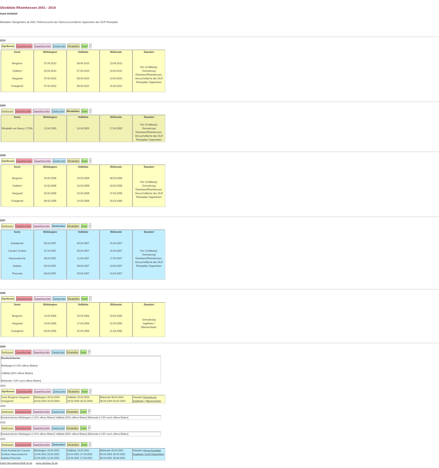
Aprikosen (7, 111)
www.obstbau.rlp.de (47, 463)
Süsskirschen (24, 46)
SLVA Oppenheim (154, 454)
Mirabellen (73, 46)
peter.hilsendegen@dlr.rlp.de (16, 463)
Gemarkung (149, 397)
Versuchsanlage (152, 450)
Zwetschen (59, 46)
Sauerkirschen (42, 46)
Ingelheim (138, 454)
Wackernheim (153, 401)
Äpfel (84, 46)
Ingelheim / (139, 401)
